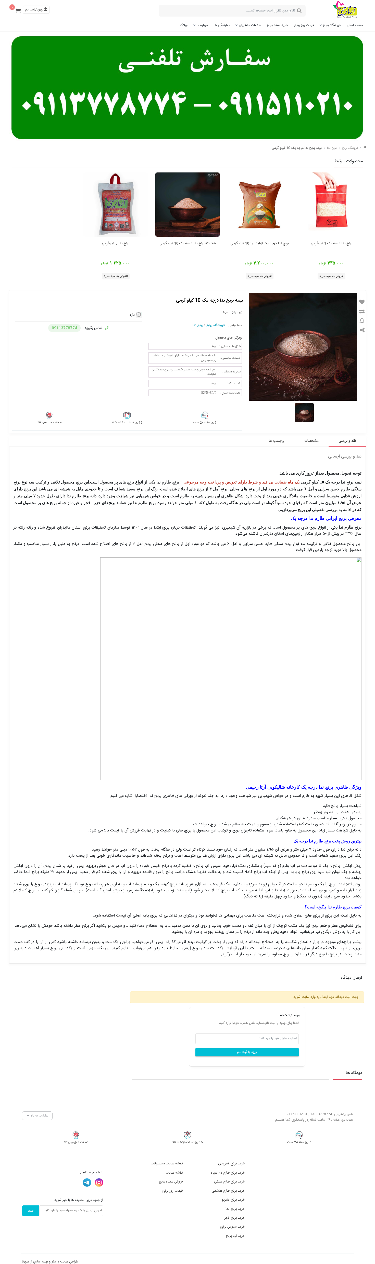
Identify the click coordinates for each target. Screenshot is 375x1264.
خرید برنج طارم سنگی (229, 1182)
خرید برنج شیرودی (231, 1164)
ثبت (30, 1211)
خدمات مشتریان (250, 25)
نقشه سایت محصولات (167, 1164)
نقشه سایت (174, 1173)
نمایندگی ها (222, 25)
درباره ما (202, 25)
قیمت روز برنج (304, 25)
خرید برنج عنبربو (233, 1200)
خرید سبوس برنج (232, 1227)
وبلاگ (184, 25)
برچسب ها (276, 441)
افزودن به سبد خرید (331, 276)
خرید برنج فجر (234, 1218)
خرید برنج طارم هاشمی (228, 1191)
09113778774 (64, 328)
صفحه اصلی (355, 25)
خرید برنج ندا (235, 1209)
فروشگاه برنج (332, 25)
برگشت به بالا (39, 1116)
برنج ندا (332, 148)
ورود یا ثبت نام (247, 1052)
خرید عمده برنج (277, 25)
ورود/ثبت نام (34, 9)
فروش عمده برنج (171, 1182)
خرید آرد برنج (235, 1236)
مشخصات (311, 441)
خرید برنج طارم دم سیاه (228, 1173)
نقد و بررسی (347, 441)
